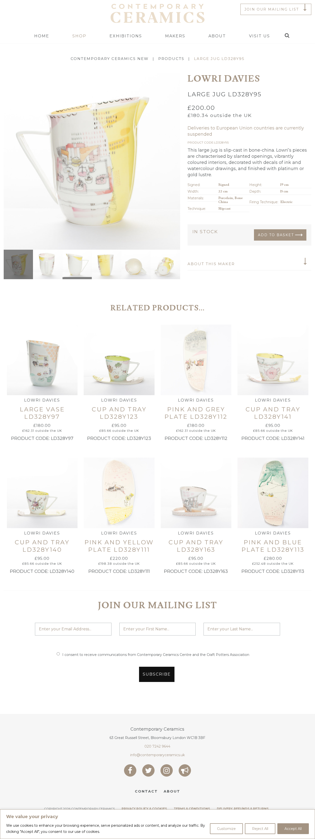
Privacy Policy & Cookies (144, 808)
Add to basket (276, 235)
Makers (175, 36)
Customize (226, 828)
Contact (146, 791)
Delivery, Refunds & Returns (242, 808)
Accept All (293, 828)
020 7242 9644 (157, 746)
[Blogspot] (185, 770)
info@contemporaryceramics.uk (157, 755)
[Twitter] (148, 770)
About (217, 36)
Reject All (260, 828)
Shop (79, 36)
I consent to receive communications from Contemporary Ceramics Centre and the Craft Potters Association (155, 654)
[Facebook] (130, 770)
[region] (157, 824)
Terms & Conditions (192, 808)
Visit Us (259, 36)
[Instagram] (166, 770)
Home (41, 36)
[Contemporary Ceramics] (157, 13)
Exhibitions (126, 36)
